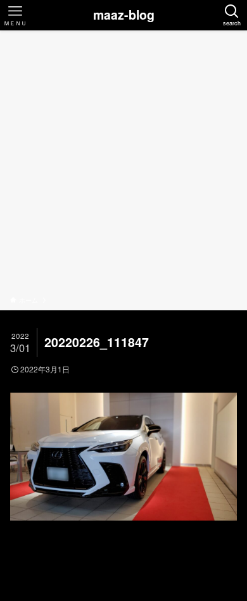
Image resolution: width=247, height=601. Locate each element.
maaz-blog (124, 15)
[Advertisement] (123, 165)
